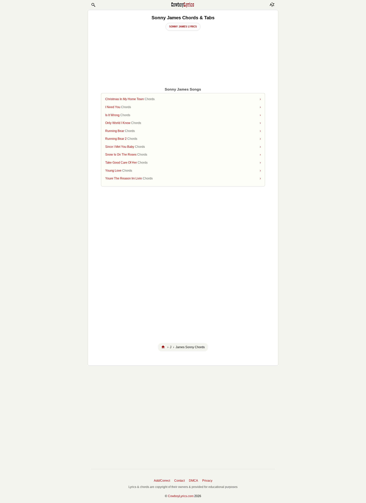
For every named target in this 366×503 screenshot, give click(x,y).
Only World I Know (183, 123)
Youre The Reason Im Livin (183, 178)
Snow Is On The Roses (183, 154)
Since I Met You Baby (183, 146)
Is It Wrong (183, 115)
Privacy (207, 480)
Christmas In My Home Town (183, 99)
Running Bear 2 (183, 138)
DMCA (193, 480)
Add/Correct (162, 480)
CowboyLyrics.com (180, 496)
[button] (93, 5)
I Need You (183, 107)
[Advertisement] (183, 219)
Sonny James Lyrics (183, 26)
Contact (179, 480)
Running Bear (183, 131)
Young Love (183, 170)
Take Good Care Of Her (183, 162)
